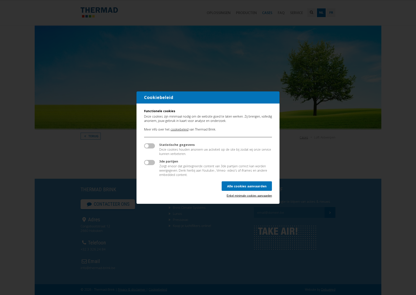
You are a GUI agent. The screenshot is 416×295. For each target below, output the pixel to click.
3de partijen (168, 161)
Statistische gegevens (177, 145)
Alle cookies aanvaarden (246, 186)
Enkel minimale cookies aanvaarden (249, 195)
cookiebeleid (179, 129)
